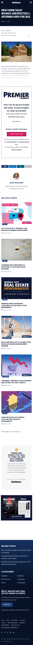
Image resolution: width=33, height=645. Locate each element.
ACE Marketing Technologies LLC (10, 628)
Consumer (5, 376)
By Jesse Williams (6, 31)
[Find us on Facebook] (1, 632)
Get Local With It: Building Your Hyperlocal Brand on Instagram (14, 229)
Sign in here (23, 129)
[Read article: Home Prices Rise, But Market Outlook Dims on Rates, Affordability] (16, 402)
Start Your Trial (16, 134)
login (7, 432)
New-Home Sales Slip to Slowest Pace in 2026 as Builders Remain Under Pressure (16, 344)
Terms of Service (24, 142)
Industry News (7, 338)
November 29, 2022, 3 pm (8, 33)
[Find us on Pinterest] (10, 632)
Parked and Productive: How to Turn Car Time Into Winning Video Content (16, 457)
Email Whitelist (5, 625)
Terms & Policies (15, 625)
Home (3, 21)
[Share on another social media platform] (28, 166)
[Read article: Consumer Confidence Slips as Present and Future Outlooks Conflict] (16, 365)
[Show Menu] (2, 2)
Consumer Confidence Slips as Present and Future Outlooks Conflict (16, 382)
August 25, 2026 (6, 233)
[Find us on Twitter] (4, 632)
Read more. (22, 472)
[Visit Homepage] (16, 2)
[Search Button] (31, 2)
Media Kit (22, 623)
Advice (3, 583)
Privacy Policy (12, 142)
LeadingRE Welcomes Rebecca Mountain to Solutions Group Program (13, 267)
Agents (8, 21)
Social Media (21, 583)
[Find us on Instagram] (7, 632)
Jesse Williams (16, 182)
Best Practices (5, 579)
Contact (3, 623)
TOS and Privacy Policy (23, 610)
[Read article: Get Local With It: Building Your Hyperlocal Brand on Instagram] (16, 213)
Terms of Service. (16, 150)
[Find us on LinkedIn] (13, 632)
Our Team (22, 620)
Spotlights (4, 576)
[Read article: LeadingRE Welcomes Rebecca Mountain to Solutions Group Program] (16, 250)
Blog (8, 620)
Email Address (16, 121)
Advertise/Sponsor (13, 623)
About (3, 620)
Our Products (14, 620)
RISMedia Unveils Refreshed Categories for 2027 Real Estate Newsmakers (14, 305)
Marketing (20, 576)
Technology (21, 579)
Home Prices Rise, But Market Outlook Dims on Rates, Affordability (12, 419)
